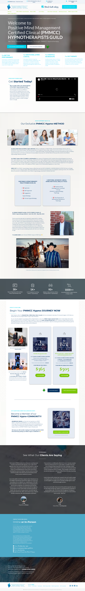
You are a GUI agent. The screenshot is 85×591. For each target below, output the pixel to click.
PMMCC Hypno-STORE (72, 11)
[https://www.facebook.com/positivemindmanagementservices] (74, 585)
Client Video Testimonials (52, 11)
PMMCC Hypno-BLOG (12, 13)
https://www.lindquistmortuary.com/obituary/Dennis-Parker (48, 270)
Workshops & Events (63, 11)
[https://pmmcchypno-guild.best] (17, 7)
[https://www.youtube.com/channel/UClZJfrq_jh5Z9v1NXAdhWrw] (70, 585)
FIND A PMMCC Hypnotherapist (22, 11)
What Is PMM (33, 11)
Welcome (9, 11)
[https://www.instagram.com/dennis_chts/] (72, 585)
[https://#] (67, 137)
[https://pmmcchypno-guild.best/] (16, 585)
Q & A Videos (41, 11)
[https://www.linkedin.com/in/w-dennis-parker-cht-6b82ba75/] (77, 585)
